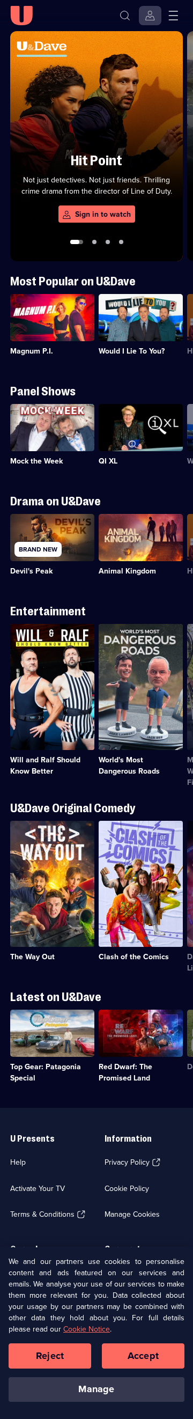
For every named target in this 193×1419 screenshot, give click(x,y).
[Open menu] (173, 15)
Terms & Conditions (42, 1214)
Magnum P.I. (31, 351)
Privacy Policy (127, 1162)
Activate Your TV (37, 1188)
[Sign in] (150, 15)
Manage (96, 1389)
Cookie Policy (127, 1188)
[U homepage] (21, 15)
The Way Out (32, 956)
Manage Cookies (132, 1214)
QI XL (108, 461)
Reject (50, 1356)
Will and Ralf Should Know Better (45, 765)
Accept (143, 1356)
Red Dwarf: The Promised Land (125, 1072)
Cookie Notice (86, 1329)
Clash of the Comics (134, 956)
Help (18, 1162)
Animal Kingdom (127, 571)
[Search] (125, 15)
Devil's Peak (31, 571)
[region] (96, 1333)
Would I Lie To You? (132, 351)
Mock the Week (36, 461)
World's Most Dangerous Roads (129, 765)
